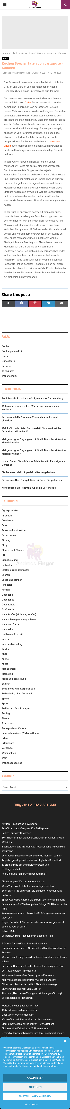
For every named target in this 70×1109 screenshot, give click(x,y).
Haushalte (7, 629)
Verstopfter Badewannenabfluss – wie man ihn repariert (32, 855)
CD (3, 555)
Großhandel (8, 609)
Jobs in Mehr (8, 931)
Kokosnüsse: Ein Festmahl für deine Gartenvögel (29, 487)
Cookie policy (31, 1104)
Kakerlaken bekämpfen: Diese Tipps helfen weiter (28, 975)
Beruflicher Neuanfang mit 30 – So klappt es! (25, 828)
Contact (6, 346)
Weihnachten (9, 753)
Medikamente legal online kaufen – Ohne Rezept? (28, 1024)
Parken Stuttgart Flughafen (16, 833)
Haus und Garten (11, 624)
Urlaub (5, 58)
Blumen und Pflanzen (13, 550)
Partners (6, 366)
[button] (65, 1041)
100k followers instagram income (20, 1010)
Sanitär (6, 683)
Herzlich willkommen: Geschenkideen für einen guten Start (33, 966)
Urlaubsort (8, 743)
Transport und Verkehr (14, 728)
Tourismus (8, 723)
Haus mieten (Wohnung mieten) (19, 619)
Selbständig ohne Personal (17, 693)
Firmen (6, 589)
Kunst (5, 664)
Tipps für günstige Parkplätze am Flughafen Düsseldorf (31, 860)
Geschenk (7, 594)
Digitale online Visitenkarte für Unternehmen (25, 1028)
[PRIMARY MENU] (4, 4)
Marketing (7, 674)
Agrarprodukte (10, 510)
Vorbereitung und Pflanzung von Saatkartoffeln (27, 935)
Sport (5, 703)
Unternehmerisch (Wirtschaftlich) (20, 733)
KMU (4, 654)
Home (5, 356)
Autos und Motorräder (14, 530)
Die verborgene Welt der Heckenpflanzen (23, 881)
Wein (4, 758)
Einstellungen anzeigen (35, 1096)
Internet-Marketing (12, 644)
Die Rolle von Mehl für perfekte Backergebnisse (28, 472)
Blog (4, 545)
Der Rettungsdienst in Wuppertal (19, 970)
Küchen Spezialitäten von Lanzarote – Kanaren (27, 1019)
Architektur (8, 520)
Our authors (8, 361)
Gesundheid (8, 604)
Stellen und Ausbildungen (16, 708)
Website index (9, 376)
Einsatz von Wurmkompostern (18, 1014)
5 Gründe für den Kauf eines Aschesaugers (25, 943)
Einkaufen (7, 565)
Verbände (7, 748)
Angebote (7, 515)
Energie (6, 575)
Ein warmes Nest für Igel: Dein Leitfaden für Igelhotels (32, 480)
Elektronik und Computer (15, 570)
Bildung (6, 540)
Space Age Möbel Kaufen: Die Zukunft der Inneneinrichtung (33, 899)
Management (9, 668)
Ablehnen (35, 1087)
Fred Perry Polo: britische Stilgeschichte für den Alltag (32, 398)
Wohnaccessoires (12, 763)
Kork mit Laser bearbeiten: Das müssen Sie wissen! (29, 979)
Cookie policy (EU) (12, 351)
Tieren (5, 718)
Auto (4, 525)
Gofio (28, 102)
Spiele (5, 698)
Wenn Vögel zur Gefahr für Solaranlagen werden (28, 886)
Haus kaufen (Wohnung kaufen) (19, 614)
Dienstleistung (10, 560)
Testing (6, 713)
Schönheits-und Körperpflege (18, 688)
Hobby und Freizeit (12, 634)
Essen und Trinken (12, 579)
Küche (5, 659)
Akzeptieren (35, 1077)
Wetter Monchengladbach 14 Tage (20, 1005)
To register (8, 371)
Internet (6, 639)
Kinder (5, 649)
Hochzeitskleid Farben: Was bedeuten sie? (24, 873)
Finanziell (7, 584)
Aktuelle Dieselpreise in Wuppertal (20, 824)
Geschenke (8, 599)
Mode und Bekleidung (14, 678)
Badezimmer (9, 535)
